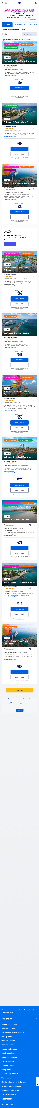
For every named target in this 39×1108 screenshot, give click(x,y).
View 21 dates (19, 298)
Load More (19, 690)
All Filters (6, 25)
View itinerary (19, 93)
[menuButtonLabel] (2, 3)
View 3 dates (19, 149)
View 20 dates (19, 422)
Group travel (6, 1070)
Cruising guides (7, 1045)
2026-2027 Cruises (8, 1041)
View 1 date (19, 359)
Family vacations (7, 1053)
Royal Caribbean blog (9, 1094)
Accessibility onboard (9, 1074)
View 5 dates (19, 609)
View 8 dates (19, 548)
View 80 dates (19, 87)
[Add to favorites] (29, 66)
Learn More (10, 244)
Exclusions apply (33, 19)
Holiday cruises (7, 1037)
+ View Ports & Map (10, 75)
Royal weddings (7, 1061)
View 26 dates (19, 211)
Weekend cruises (8, 1028)
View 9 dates (19, 672)
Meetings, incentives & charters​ (13, 1082)
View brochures (7, 1078)
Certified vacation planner (11, 1086)
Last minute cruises (9, 1024)
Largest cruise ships (9, 1049)
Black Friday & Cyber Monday (12, 1032)
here (11, 1012)
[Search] (6, 3)
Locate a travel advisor (10, 1090)
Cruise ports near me (9, 1057)
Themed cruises (7, 1065)
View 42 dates (19, 485)
